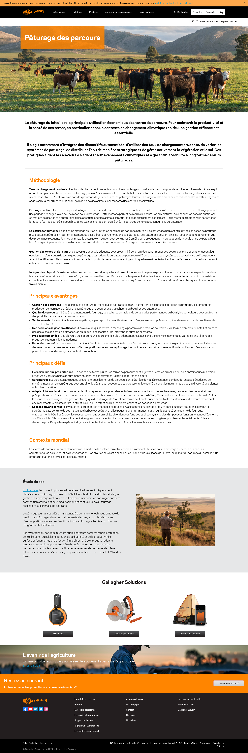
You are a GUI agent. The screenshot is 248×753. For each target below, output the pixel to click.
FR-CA (217, 746)
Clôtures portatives (124, 633)
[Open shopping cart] (221, 12)
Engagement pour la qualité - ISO (166, 743)
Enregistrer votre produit (86, 731)
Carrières (130, 715)
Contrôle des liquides (190, 633)
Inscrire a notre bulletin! (229, 683)
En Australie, (30, 490)
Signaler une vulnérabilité (86, 725)
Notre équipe (59, 11)
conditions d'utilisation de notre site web (173, 3)
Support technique (83, 720)
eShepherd (58, 633)
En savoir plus (31, 666)
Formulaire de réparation (86, 715)
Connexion (211, 12)
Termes (144, 743)
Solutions (77, 11)
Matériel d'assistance (84, 709)
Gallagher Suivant (186, 709)
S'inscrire (197, 12)
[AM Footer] (25, 709)
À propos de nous (134, 699)
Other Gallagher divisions (35, 743)
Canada (216, 743)
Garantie (78, 704)
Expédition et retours (84, 699)
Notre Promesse (185, 704)
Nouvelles (131, 720)
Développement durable (189, 699)
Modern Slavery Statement (197, 743)
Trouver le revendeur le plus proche (216, 21)
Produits (93, 11)
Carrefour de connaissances (118, 11)
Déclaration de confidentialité (124, 743)
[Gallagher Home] (35, 700)
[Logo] (33, 12)
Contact (130, 709)
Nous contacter (147, 11)
